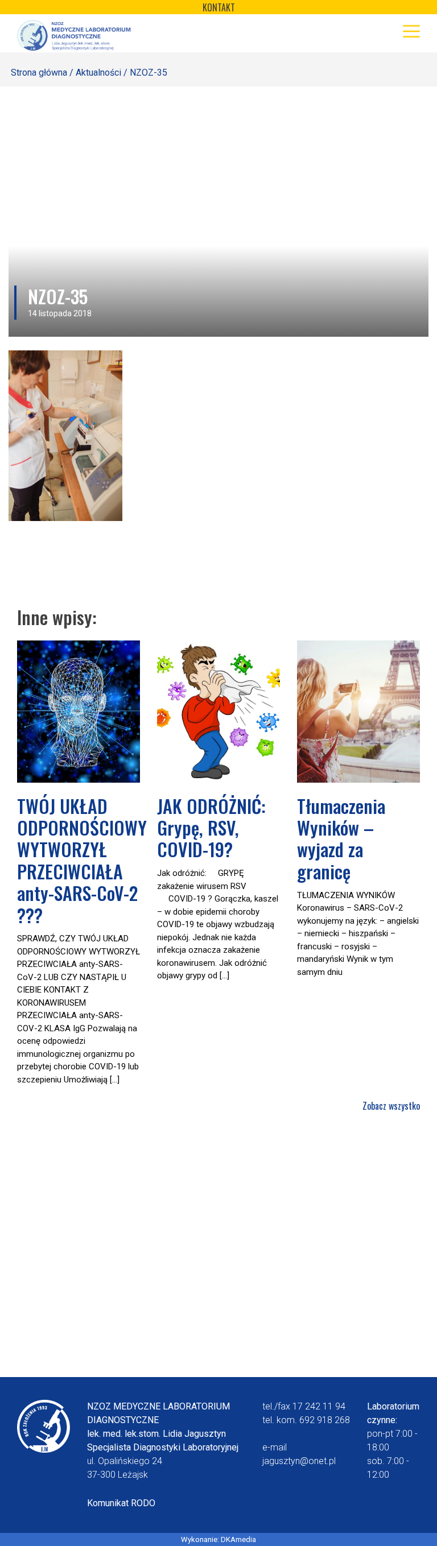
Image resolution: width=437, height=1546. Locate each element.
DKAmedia (238, 1539)
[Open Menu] (411, 31)
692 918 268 (324, 1420)
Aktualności (98, 72)
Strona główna (39, 72)
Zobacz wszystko (391, 1106)
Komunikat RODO (121, 1503)
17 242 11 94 (318, 1406)
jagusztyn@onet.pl (299, 1461)
